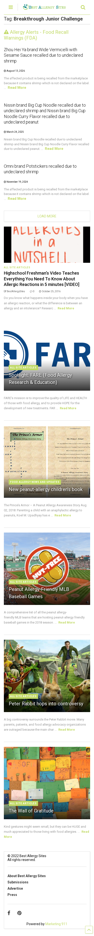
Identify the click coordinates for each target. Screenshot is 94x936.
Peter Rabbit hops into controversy (46, 704)
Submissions (17, 882)
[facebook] (8, 913)
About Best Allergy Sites (26, 876)
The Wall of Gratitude (31, 811)
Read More (17, 87)
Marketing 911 (56, 924)
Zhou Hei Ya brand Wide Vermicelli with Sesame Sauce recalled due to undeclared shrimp (43, 55)
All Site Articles (17, 267)
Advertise (15, 888)
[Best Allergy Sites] (44, 7)
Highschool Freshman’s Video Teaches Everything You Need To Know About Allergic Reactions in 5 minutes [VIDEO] (41, 278)
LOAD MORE (47, 216)
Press (12, 895)
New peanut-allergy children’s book (46, 489)
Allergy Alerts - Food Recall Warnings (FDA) (36, 35)
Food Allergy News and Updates (35, 482)
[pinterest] (19, 913)
